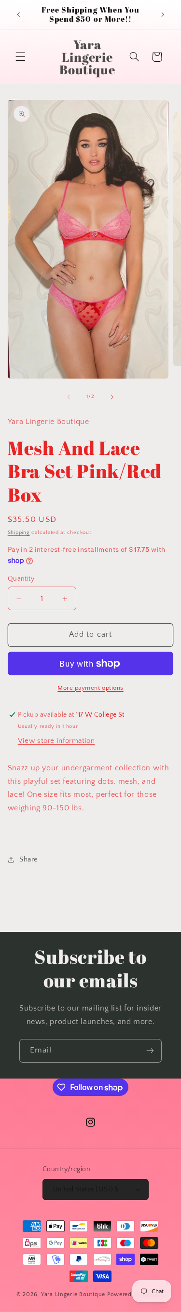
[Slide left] (68, 397)
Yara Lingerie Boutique (73, 1294)
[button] (20, 57)
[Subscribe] (150, 1051)
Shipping (19, 532)
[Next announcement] (162, 14)
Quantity (21, 579)
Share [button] (28, 859)
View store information (56, 741)
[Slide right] (112, 397)
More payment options (90, 687)
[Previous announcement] (18, 14)
